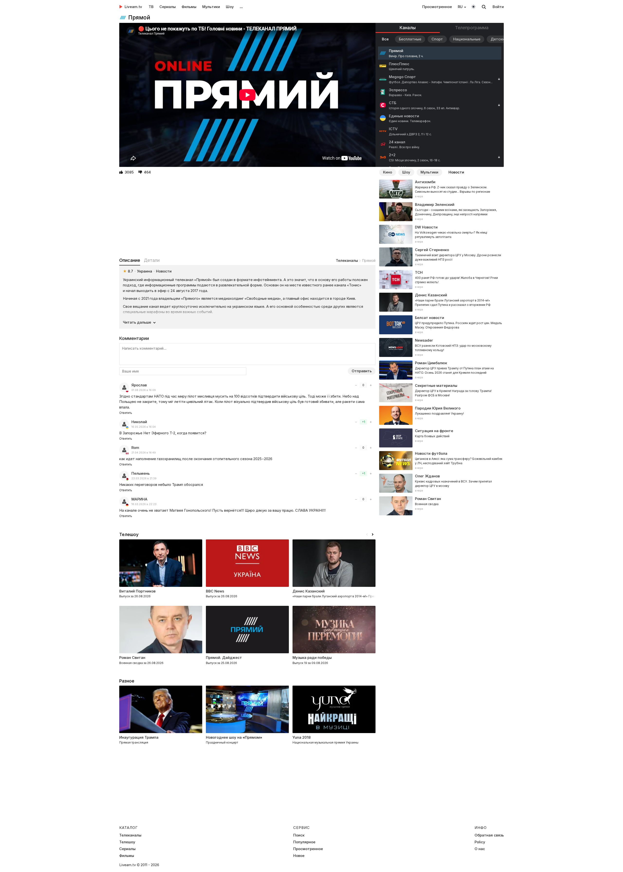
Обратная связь (489, 835)
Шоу (230, 6)
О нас (480, 849)
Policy (480, 842)
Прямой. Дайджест (224, 657)
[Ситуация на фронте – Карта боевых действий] (441, 437)
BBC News (215, 591)
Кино (387, 172)
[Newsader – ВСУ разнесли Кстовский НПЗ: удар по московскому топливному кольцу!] (441, 347)
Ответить (125, 413)
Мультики (211, 6)
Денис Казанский (309, 591)
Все (385, 39)
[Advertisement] (247, 216)
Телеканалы (347, 260)
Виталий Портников (137, 591)
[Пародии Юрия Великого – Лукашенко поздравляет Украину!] (441, 415)
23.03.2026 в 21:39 (143, 478)
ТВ (151, 6)
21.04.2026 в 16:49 (143, 452)
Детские (499, 39)
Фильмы (189, 6)
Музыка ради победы (312, 657)
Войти (498, 6)
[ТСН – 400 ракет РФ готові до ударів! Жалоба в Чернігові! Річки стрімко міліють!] (441, 279)
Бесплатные (410, 39)
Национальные (466, 39)
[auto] (473, 6)
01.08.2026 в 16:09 (143, 390)
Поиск (298, 835)
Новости (456, 172)
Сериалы (167, 6)
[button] (373, 534)
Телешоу (127, 842)
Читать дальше (137, 322)
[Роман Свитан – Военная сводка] (441, 505)
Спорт (437, 39)
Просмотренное (437, 6)
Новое (298, 856)
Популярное (304, 842)
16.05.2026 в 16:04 (143, 426)
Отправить (362, 371)
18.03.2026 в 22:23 (143, 504)
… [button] (241, 6)
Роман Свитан (132, 657)
